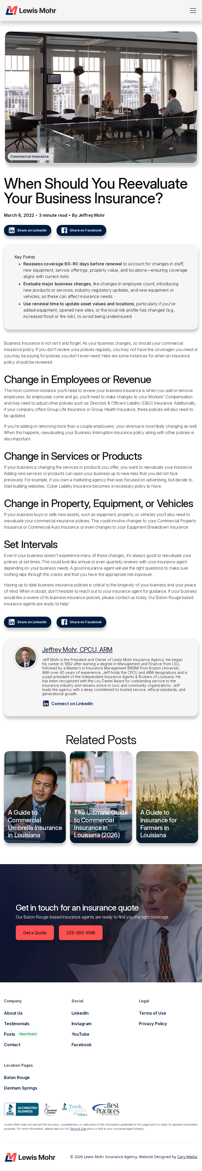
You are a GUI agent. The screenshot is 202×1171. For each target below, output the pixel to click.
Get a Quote (35, 932)
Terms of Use (78, 1129)
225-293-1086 (80, 932)
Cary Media (187, 1156)
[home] (31, 10)
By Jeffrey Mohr (88, 215)
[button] (192, 10)
